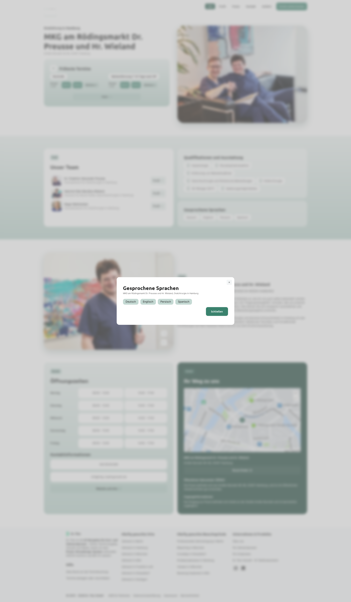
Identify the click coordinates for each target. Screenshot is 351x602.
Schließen (217, 311)
